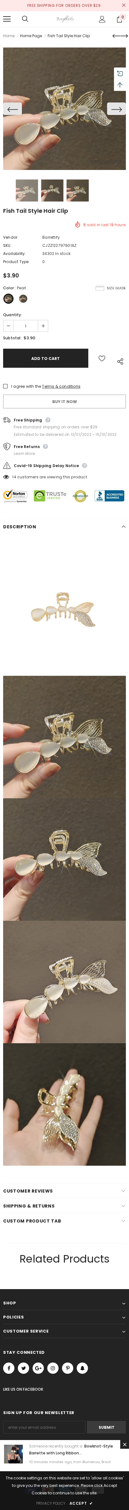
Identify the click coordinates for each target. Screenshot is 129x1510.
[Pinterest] (67, 1368)
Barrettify (51, 237)
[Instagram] (53, 1368)
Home (8, 35)
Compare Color (105, 161)
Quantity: (12, 314)
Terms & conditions (61, 386)
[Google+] (38, 1368)
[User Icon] (102, 19)
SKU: (7, 245)
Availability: (14, 253)
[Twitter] (23, 1368)
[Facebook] (8, 1368)
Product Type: (16, 261)
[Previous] (12, 108)
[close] (124, 5)
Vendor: (10, 237)
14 (14, 477)
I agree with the (26, 386)
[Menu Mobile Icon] (7, 19)
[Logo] (65, 18)
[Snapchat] (82, 1368)
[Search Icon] (31, 19)
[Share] (119, 361)
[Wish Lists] (102, 358)
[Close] (124, 1444)
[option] (64, 108)
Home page (31, 35)
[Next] (116, 108)
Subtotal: (12, 338)
